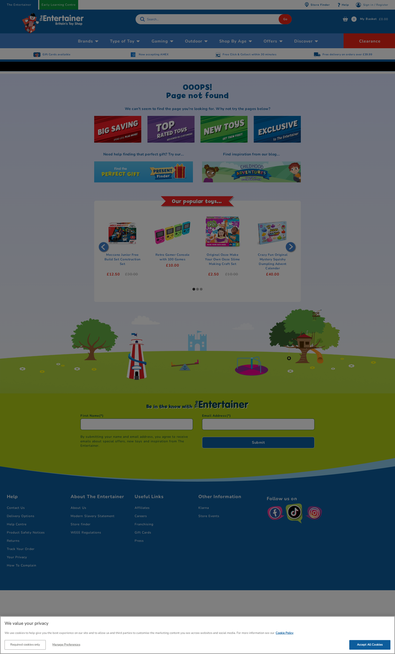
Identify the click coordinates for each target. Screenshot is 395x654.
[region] (197, 635)
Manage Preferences (66, 644)
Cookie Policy (285, 633)
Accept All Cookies (370, 644)
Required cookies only (25, 644)
